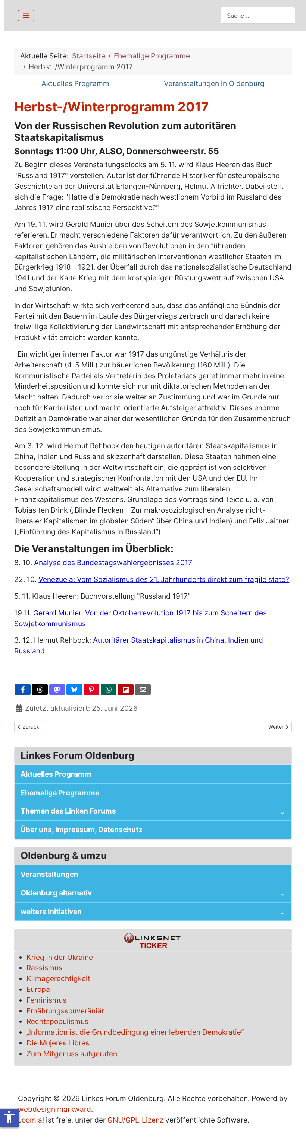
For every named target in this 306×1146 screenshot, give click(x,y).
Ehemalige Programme (60, 792)
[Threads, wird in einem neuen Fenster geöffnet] (40, 689)
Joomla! (31, 1119)
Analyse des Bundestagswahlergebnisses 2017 (113, 562)
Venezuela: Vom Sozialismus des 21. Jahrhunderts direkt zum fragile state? (163, 579)
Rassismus (44, 967)
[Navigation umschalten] (26, 15)
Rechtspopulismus (57, 1021)
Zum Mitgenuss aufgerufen (71, 1053)
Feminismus (46, 1000)
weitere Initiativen (51, 911)
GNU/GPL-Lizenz (135, 1119)
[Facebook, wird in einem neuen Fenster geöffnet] (23, 689)
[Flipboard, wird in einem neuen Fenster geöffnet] (126, 689)
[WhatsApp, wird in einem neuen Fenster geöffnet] (108, 689)
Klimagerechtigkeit (58, 978)
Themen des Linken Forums (68, 810)
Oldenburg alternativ (56, 892)
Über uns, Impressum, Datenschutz (82, 829)
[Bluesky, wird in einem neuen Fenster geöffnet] (74, 689)
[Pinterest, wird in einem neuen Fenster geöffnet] (91, 689)
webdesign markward (54, 1109)
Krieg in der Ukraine (59, 957)
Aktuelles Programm (75, 83)
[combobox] (258, 15)
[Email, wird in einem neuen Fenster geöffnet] (143, 689)
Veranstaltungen (49, 874)
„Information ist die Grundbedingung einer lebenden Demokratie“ (135, 1032)
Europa (38, 989)
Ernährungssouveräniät (65, 1010)
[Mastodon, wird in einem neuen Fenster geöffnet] (57, 689)
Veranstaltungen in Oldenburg (214, 83)
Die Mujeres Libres (57, 1042)
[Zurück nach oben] (291, 1130)
